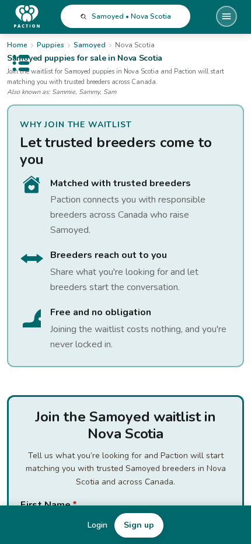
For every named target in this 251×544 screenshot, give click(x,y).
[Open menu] (226, 16)
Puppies (50, 45)
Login (97, 525)
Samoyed (90, 45)
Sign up (139, 525)
